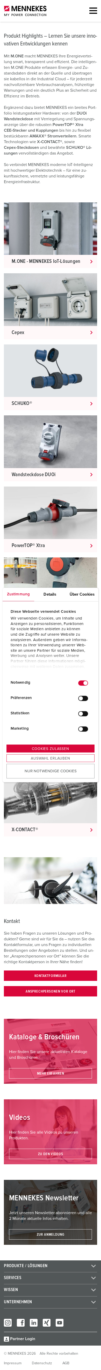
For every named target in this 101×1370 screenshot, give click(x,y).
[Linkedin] (34, 1323)
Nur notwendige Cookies (51, 771)
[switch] (83, 698)
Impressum (12, 1363)
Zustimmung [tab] (18, 594)
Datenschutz (42, 1363)
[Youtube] (59, 1323)
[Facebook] (21, 1323)
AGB (65, 1363)
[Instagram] (8, 1323)
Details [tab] (50, 594)
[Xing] (47, 1323)
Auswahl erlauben (50, 758)
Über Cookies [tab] (82, 594)
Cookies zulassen (50, 748)
